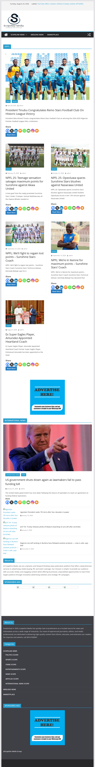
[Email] (28, 131)
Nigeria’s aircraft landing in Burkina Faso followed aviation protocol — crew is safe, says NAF (54, 544)
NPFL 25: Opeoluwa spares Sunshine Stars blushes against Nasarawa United (68, 181)
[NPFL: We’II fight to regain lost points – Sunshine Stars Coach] (25, 232)
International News (12, 475)
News (8, 101)
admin (21, 106)
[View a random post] (89, 34)
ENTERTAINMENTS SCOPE (16, 669)
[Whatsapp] (24, 131)
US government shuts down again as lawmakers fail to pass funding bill (43, 482)
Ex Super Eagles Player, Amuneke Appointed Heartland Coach (20, 337)
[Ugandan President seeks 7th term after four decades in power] (10, 514)
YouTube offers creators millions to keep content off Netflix (60, 4)
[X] (12, 131)
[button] (26, 34)
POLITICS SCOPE (12, 655)
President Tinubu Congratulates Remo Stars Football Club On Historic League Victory (45, 112)
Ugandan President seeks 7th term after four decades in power (44, 512)
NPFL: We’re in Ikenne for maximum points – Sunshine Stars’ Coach (69, 263)
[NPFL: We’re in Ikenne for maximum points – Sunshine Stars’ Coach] (70, 236)
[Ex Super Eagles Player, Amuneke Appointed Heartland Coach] (25, 312)
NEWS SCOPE (11, 674)
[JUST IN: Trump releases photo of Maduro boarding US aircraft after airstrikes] (10, 528)
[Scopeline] (6, 34)
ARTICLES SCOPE (12, 679)
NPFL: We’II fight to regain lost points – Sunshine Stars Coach (25, 256)
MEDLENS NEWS (37, 35)
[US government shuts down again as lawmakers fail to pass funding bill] (47, 447)
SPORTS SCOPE (11, 659)
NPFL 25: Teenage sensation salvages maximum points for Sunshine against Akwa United (24, 183)
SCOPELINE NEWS (18, 35)
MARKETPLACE (53, 35)
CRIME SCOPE (11, 664)
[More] (37, 131)
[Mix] (20, 131)
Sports (15, 101)
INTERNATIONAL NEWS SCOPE (17, 683)
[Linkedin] (16, 131)
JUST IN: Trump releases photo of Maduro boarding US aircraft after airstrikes (50, 527)
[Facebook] (8, 131)
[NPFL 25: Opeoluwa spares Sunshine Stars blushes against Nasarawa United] (70, 156)
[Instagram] (33, 131)
